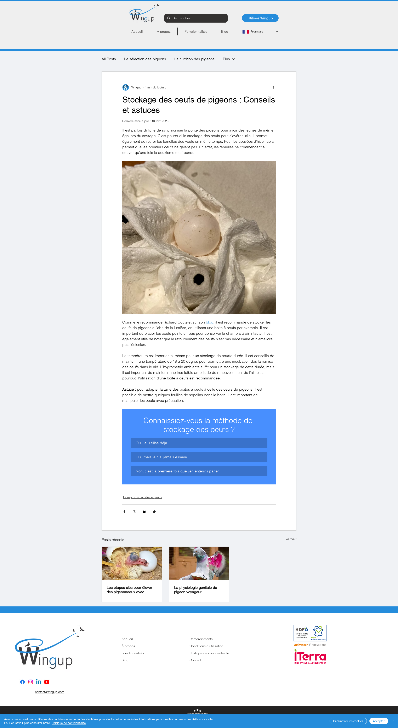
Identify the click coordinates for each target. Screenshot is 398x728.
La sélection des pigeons (145, 59)
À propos (128, 646)
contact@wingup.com (49, 692)
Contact (195, 660)
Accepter (379, 721)
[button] (199, 443)
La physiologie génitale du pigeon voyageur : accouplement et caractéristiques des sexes (196, 589)
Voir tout (290, 539)
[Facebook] (22, 682)
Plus (226, 59)
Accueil (127, 639)
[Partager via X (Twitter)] (134, 511)
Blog (125, 660)
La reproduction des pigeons (142, 497)
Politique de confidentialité (209, 653)
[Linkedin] (39, 682)
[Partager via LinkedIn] (145, 511)
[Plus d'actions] (273, 87)
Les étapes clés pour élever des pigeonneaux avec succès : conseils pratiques (129, 589)
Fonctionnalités (132, 653)
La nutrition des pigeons (194, 59)
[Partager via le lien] (155, 511)
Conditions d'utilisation (206, 646)
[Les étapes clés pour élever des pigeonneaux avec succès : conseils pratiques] (132, 563)
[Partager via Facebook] (124, 511)
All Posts (109, 59)
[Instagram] (31, 682)
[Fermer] (393, 721)
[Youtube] (47, 682)
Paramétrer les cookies (348, 721)
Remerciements (201, 639)
